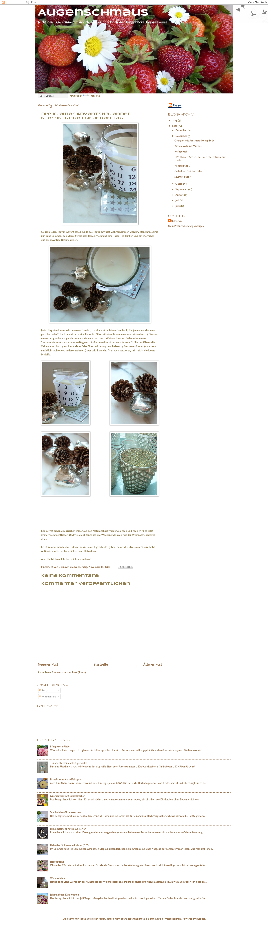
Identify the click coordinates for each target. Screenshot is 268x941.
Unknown (176, 220)
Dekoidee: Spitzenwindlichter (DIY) (69, 845)
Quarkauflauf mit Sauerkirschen (67, 795)
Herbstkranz (57, 861)
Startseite (101, 664)
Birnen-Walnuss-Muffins (187, 145)
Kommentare (48, 696)
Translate (94, 95)
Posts (44, 690)
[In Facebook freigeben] (128, 567)
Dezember (181, 130)
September (181, 189)
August (179, 194)
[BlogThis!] (122, 567)
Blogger (200, 918)
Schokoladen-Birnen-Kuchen (65, 812)
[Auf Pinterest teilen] (131, 567)
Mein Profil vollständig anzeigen (186, 225)
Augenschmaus (93, 12)
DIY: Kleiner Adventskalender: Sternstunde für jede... (200, 158)
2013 (175, 120)
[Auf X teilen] (125, 567)
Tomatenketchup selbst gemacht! (68, 762)
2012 (175, 125)
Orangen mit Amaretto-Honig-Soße (194, 140)
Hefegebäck (180, 151)
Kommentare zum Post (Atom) (68, 672)
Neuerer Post (48, 664)
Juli (177, 200)
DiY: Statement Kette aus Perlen (68, 828)
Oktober (180, 183)
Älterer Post (152, 664)
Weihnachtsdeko (59, 878)
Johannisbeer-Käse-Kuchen (64, 894)
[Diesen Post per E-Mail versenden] (119, 567)
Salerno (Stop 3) (183, 176)
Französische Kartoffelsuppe (65, 779)
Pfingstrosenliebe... (60, 746)
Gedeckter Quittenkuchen (188, 171)
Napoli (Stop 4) (182, 165)
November (181, 135)
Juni (177, 205)
